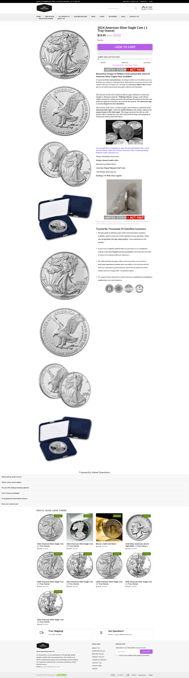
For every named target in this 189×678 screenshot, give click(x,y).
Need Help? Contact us (130, 1)
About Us (61, 18)
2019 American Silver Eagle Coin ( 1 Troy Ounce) (138, 583)
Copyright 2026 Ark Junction (45, 675)
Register (143, 1)
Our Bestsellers (80, 16)
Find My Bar (49, 16)
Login (151, 1)
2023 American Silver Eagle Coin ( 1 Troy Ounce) (80, 545)
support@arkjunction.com (51, 667)
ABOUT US (96, 648)
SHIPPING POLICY (98, 651)
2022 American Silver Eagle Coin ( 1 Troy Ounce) (50, 545)
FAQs (123, 16)
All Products (64, 16)
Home (38, 16)
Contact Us (134, 16)
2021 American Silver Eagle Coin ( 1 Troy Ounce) (80, 583)
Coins (102, 16)
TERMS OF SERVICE (99, 660)
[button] (125, 53)
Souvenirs (113, 16)
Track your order (45, 18)
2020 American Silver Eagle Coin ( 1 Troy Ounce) (50, 621)
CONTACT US (97, 663)
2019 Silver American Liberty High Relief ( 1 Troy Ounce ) (137, 545)
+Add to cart (125, 47)
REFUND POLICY (98, 654)
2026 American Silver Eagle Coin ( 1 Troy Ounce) (109, 583)
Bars (93, 16)
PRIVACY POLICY (98, 657)
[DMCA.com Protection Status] (60, 675)
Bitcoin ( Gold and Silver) (106, 544)
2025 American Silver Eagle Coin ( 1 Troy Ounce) (50, 583)
